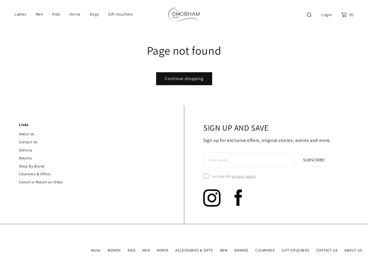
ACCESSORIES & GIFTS (194, 250)
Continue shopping (184, 78)
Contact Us (28, 142)
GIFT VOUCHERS (295, 250)
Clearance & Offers (35, 174)
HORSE (162, 250)
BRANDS (241, 250)
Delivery (25, 150)
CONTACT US (327, 250)
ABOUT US (353, 250)
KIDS (131, 250)
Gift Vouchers (120, 14)
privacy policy (244, 176)
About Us (26, 134)
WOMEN (114, 250)
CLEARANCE (265, 250)
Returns (25, 158)
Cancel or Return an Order (41, 182)
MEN (146, 250)
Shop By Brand (32, 166)
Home (96, 250)
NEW (224, 250)
